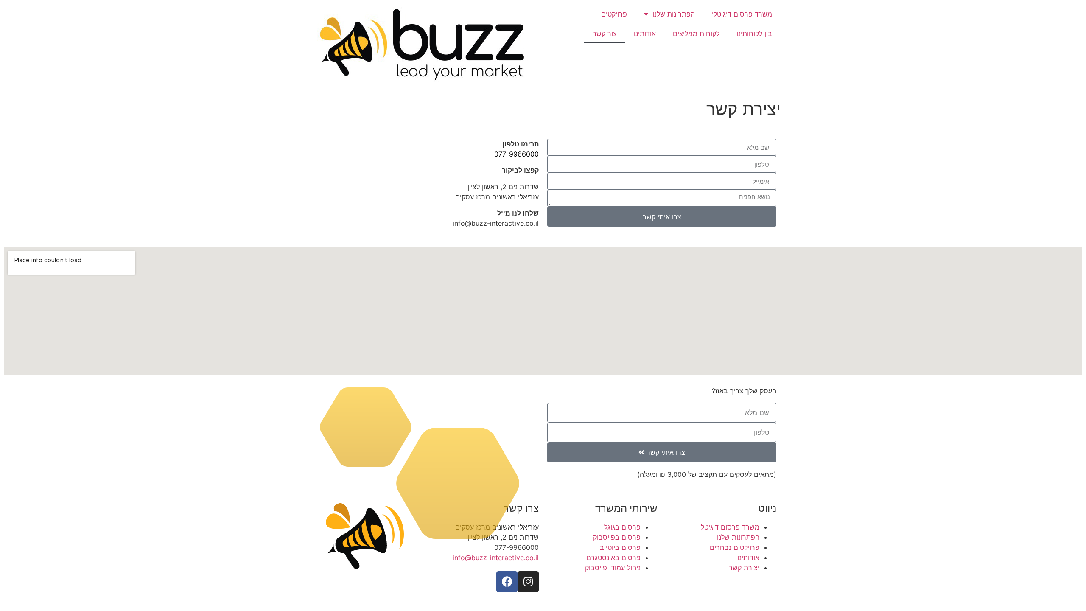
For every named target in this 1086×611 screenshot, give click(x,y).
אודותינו (645, 33)
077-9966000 (516, 154)
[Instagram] (528, 581)
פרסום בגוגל (622, 527)
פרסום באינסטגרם (613, 557)
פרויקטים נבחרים (734, 547)
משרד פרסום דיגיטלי (742, 14)
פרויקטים (614, 14)
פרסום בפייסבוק (617, 537)
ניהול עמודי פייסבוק (613, 567)
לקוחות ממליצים (696, 33)
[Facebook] (507, 581)
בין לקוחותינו (754, 33)
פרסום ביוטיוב (620, 547)
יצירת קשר (744, 567)
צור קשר (605, 33)
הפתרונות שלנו (673, 14)
